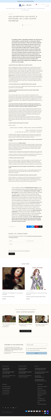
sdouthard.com (11, 75)
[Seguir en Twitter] (5, 407)
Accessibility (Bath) (40, 398)
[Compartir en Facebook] (28, 227)
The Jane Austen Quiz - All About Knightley (9, 325)
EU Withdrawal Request (41, 404)
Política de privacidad (41, 390)
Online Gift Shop (38, 375)
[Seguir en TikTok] (15, 407)
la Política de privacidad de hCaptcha (34, 236)
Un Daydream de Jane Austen (25, 214)
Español (43, 4)
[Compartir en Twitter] (32, 227)
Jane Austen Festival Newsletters (34, 350)
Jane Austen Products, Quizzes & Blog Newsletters (37, 348)
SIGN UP (36, 353)
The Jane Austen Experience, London (42, 371)
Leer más (4, 298)
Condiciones (39, 388)
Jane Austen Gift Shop (21, 8)
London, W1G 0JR (22, 369)
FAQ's (38, 402)
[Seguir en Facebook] (2, 407)
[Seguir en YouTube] (13, 407)
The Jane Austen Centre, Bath (40, 368)
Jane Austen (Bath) (31, 8)
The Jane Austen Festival (39, 379)
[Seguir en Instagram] (8, 407)
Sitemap (38, 396)
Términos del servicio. (14, 237)
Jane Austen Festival (40, 8)
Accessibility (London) (41, 400)
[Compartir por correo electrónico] (40, 227)
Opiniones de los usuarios (42, 386)
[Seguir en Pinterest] (10, 407)
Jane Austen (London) (10, 8)
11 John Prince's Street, (23, 368)
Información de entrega (41, 391)
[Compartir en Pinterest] (36, 227)
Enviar (11, 253)
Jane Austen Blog (5, 393)
